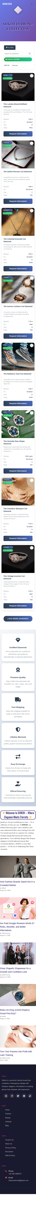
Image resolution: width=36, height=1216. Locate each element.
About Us (8, 1144)
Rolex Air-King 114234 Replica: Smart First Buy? (15, 1012)
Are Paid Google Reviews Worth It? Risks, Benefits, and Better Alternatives (17, 927)
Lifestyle (8, 1122)
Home (7, 1110)
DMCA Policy (10, 1155)
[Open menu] (32, 3)
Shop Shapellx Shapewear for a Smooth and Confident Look (15, 970)
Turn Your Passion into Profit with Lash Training (16, 1053)
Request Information (18, 134)
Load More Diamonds (18, 619)
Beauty (7, 1118)
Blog (6, 1125)
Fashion (8, 1114)
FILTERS (10, 47)
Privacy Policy (10, 1148)
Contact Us (9, 1140)
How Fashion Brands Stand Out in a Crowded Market (17, 883)
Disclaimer (9, 1152)
